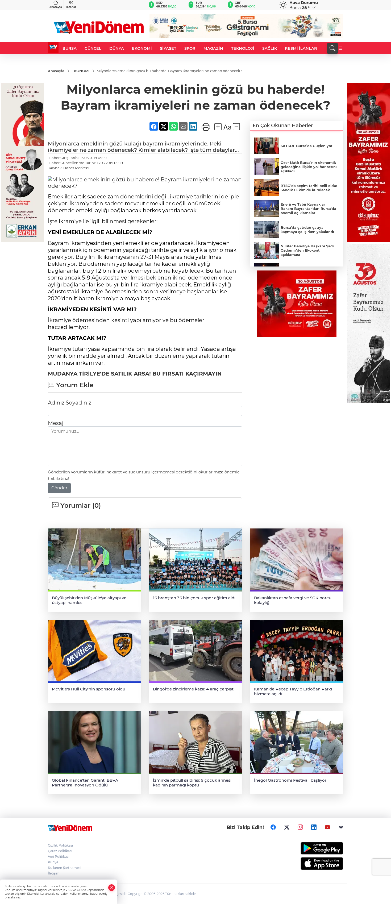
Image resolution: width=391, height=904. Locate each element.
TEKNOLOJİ (242, 48)
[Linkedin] (314, 827)
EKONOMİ (142, 48)
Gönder (59, 487)
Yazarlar (70, 7)
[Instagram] (300, 827)
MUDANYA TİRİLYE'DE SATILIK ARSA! (99, 373)
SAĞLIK (269, 48)
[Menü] (340, 48)
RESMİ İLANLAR (301, 48)
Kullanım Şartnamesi (64, 868)
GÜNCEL (93, 48)
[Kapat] (112, 887)
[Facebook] (273, 827)
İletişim (54, 873)
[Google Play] (309, 848)
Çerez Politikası (60, 851)
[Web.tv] (341, 827)
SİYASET (168, 48)
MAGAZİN (213, 48)
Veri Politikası (58, 857)
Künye (53, 862)
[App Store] (309, 863)
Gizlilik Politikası (60, 845)
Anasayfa (55, 7)
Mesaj (55, 423)
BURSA (70, 48)
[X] (286, 827)
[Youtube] (327, 827)
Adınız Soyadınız (69, 402)
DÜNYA (116, 48)
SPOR (190, 48)
